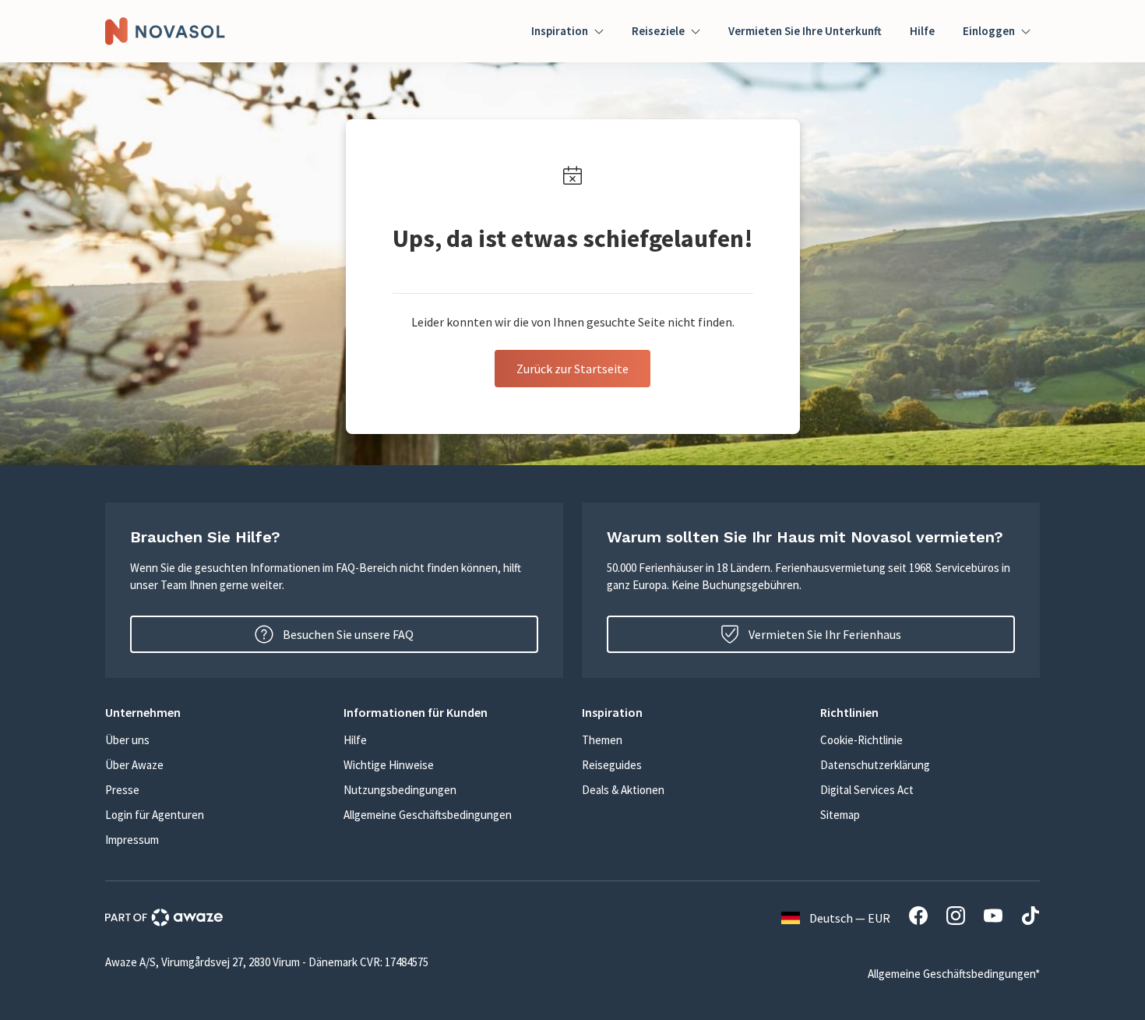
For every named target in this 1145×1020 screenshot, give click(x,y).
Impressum (132, 839)
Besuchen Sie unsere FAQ (348, 634)
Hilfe (922, 30)
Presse (122, 789)
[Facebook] (918, 918)
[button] (215, 712)
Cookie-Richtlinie (861, 739)
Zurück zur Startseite (572, 368)
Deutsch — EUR (849, 918)
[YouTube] (993, 918)
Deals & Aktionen (623, 789)
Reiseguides (612, 764)
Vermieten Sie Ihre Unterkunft (805, 30)
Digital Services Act (867, 789)
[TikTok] (1030, 918)
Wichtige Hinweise (389, 764)
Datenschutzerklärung (875, 764)
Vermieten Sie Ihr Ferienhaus (825, 634)
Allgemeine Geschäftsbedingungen (428, 814)
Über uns (127, 739)
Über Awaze (134, 764)
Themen (602, 739)
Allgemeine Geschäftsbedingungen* (954, 973)
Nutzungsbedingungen (400, 789)
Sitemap (840, 814)
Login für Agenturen (154, 814)
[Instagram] (955, 918)
